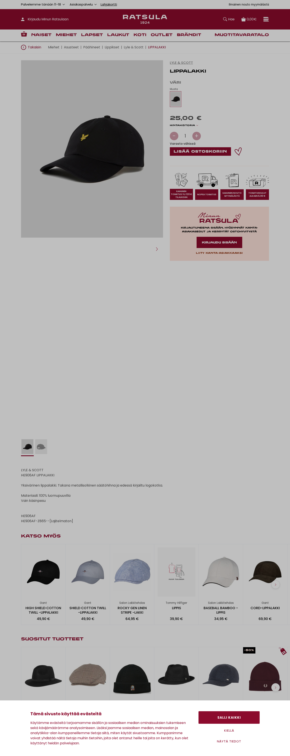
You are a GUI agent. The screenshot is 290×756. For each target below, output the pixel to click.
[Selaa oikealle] (275, 584)
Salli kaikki (229, 717)
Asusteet (71, 47)
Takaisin (34, 47)
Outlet (162, 35)
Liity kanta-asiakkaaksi (219, 253)
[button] (157, 249)
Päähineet (91, 47)
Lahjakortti (109, 4)
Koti (140, 35)
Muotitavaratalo (242, 35)
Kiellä (229, 730)
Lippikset (112, 47)
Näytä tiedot (229, 741)
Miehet (66, 35)
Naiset (41, 35)
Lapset (92, 35)
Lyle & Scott (134, 47)
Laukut (118, 35)
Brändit (189, 35)
